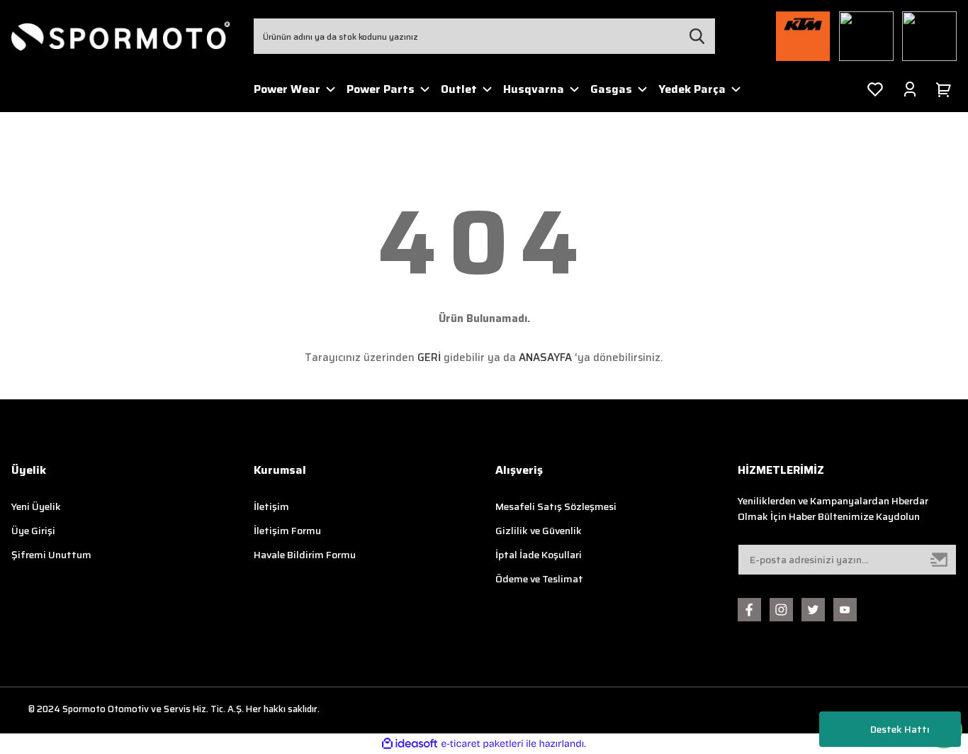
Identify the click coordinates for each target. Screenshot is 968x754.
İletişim (271, 506)
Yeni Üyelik (36, 506)
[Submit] (940, 559)
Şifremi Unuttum (51, 554)
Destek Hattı (900, 729)
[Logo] (121, 36)
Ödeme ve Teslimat (539, 579)
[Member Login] (909, 89)
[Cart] (946, 89)
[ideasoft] (409, 743)
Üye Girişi (33, 530)
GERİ (429, 357)
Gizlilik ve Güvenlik (538, 530)
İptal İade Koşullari (538, 554)
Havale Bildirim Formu (305, 554)
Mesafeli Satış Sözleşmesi (556, 506)
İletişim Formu (287, 530)
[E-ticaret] (482, 744)
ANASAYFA (545, 357)
